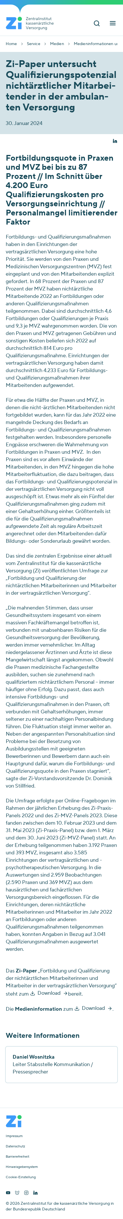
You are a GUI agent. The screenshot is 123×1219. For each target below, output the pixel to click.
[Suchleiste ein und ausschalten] (96, 24)
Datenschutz (15, 1146)
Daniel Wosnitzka (34, 1057)
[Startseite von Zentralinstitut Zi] (32, 23)
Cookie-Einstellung (21, 1177)
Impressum (14, 1136)
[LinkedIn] (35, 1193)
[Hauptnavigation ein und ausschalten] (112, 24)
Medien (57, 44)
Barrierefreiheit (17, 1157)
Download (49, 993)
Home (11, 44)
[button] (115, 141)
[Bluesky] (17, 1193)
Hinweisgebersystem (22, 1167)
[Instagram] (26, 1193)
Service (33, 44)
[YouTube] (8, 1193)
